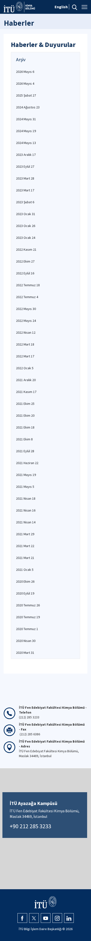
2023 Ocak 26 (25, 226)
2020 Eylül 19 (25, 593)
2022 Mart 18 (25, 344)
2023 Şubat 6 (25, 202)
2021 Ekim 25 (25, 403)
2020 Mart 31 (25, 652)
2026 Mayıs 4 (25, 83)
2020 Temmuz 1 (27, 629)
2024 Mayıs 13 (26, 143)
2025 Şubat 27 (26, 95)
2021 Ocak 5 (24, 569)
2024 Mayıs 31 (26, 119)
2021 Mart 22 (25, 546)
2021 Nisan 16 (25, 510)
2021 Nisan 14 (25, 522)
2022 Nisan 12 (25, 332)
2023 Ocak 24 (25, 237)
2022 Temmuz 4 (27, 297)
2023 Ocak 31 (25, 214)
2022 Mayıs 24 (26, 320)
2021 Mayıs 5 (25, 486)
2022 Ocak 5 (24, 368)
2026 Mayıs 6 (25, 71)
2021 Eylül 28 (25, 451)
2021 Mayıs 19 (26, 475)
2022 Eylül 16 (25, 273)
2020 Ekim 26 (25, 581)
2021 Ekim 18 (25, 427)
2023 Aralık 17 (26, 154)
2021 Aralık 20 (26, 380)
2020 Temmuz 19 (28, 617)
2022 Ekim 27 (25, 261)
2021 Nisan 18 (25, 498)
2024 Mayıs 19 (26, 131)
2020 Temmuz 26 (28, 605)
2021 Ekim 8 (24, 439)
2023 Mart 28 (25, 178)
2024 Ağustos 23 (28, 107)
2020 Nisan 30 (25, 641)
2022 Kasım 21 (26, 249)
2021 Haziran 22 (27, 463)
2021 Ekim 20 (25, 415)
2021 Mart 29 (25, 534)
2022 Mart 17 (25, 356)
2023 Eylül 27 (25, 166)
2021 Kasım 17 (26, 392)
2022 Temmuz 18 (28, 285)
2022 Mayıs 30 (26, 309)
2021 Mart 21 (25, 558)
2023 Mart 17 (25, 190)
